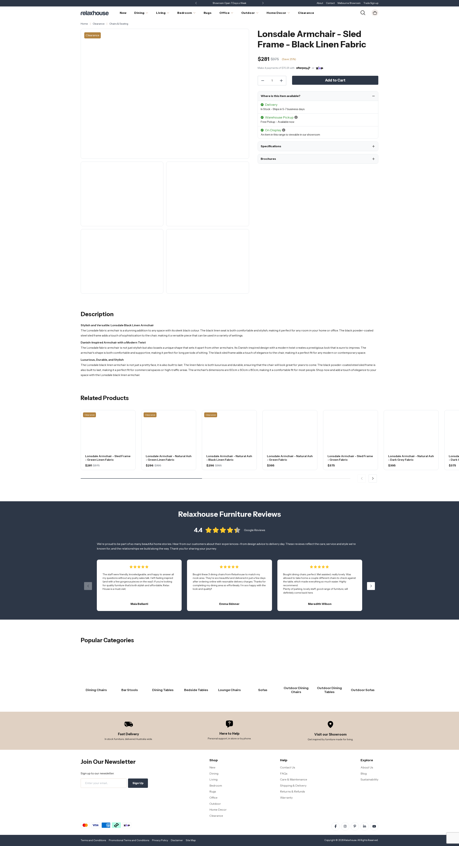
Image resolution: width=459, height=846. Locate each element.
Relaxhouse (350, 840)
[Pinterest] (355, 826)
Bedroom (215, 785)
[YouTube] (374, 826)
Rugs (212, 791)
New (212, 767)
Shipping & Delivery (293, 785)
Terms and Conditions (93, 840)
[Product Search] (363, 12)
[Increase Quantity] (281, 80)
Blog (364, 773)
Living (213, 779)
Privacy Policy (160, 840)
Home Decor (218, 809)
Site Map (191, 840)
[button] (263, 3)
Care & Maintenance (293, 779)
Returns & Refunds (292, 791)
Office (213, 797)
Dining (213, 773)
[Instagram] (345, 826)
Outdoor (215, 803)
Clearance (216, 815)
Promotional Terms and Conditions (129, 840)
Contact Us (287, 767)
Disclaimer (177, 840)
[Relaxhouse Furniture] (95, 12)
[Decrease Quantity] (262, 80)
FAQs (283, 773)
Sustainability (369, 779)
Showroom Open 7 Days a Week (229, 3)
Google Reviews (254, 530)
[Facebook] (335, 826)
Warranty (286, 797)
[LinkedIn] (364, 826)
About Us (367, 767)
